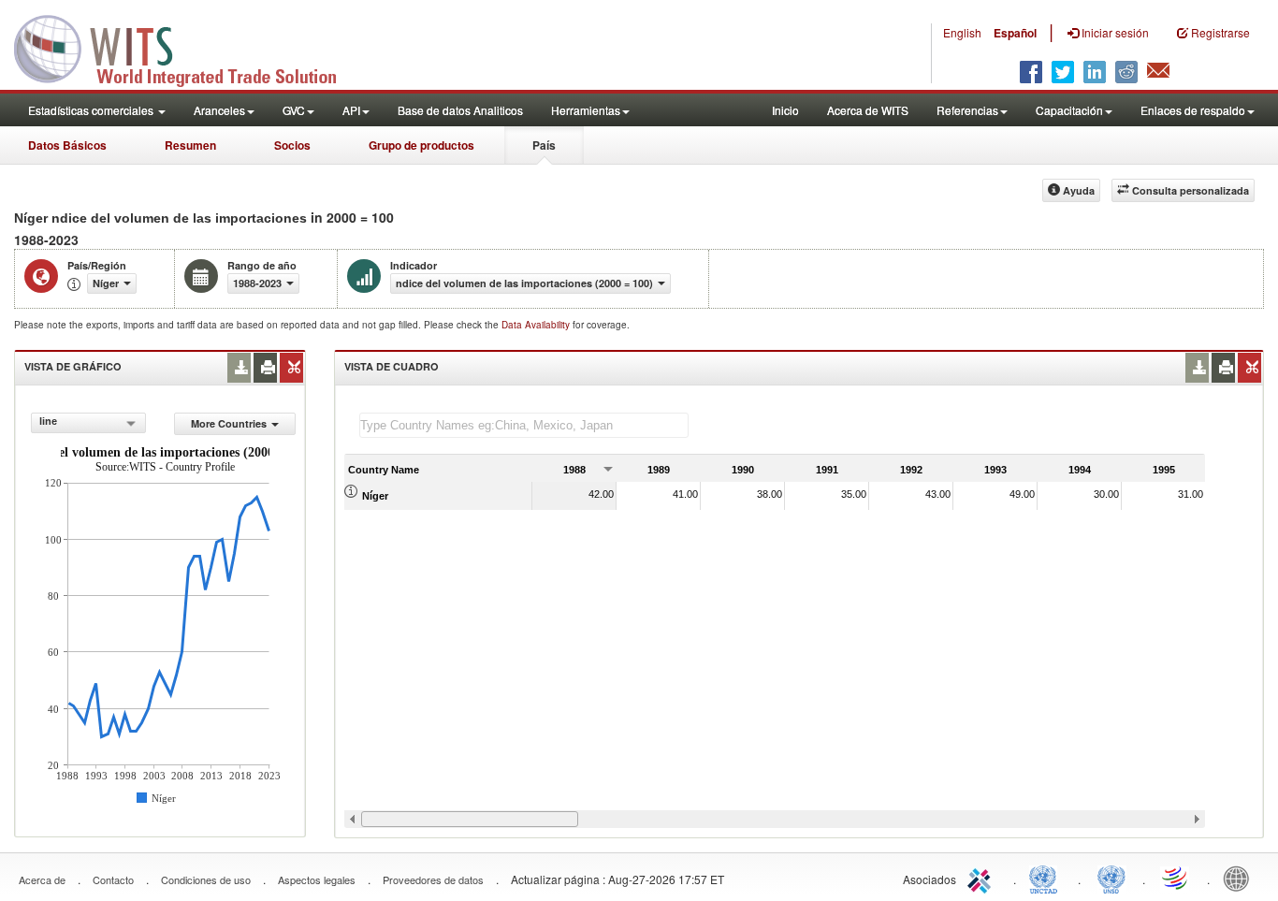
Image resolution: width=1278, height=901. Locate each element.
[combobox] (88, 423)
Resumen (190, 145)
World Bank (1240, 877)
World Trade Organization (1176, 877)
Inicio (785, 110)
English (962, 32)
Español (1015, 32)
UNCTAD (1047, 877)
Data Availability (537, 324)
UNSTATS (1111, 877)
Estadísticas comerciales (92, 110)
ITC (982, 877)
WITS (187, 47)
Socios (292, 145)
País (544, 145)
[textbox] (524, 425)
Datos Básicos (67, 145)
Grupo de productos (421, 145)
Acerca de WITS (867, 110)
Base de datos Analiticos (460, 110)
